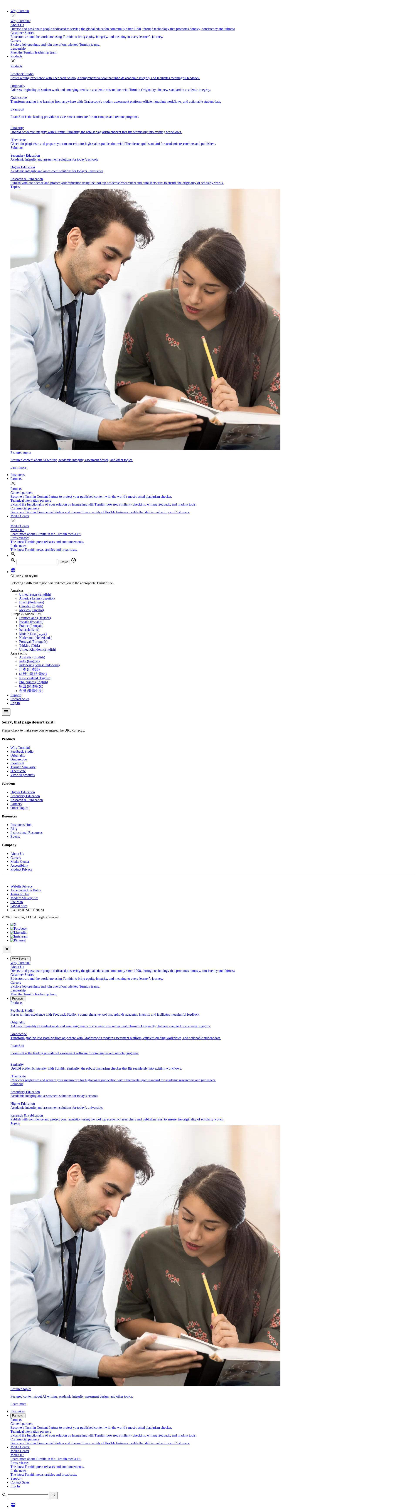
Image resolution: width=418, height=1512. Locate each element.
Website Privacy (21, 886)
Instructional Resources (26, 832)
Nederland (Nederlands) (35, 638)
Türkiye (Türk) (29, 645)
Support (15, 695)
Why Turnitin (19, 11)
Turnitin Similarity (22, 767)
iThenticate (18, 771)
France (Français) (31, 626)
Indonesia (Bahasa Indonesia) (39, 665)
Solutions (16, 147)
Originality (17, 755)
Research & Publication (26, 800)
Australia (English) (32, 657)
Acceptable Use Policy (26, 890)
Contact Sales (19, 699)
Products (16, 56)
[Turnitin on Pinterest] (18, 940)
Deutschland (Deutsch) (35, 618)
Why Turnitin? (20, 21)
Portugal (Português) (33, 641)
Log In (15, 703)
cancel (73, 560)
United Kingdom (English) (37, 649)
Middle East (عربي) (33, 634)
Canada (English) (31, 606)
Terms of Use (19, 894)
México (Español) (31, 610)
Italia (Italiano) (29, 629)
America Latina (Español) (37, 598)
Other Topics (19, 808)
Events (15, 836)
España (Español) (31, 622)
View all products (22, 775)
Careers (15, 857)
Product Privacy (21, 869)
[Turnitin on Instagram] (18, 936)
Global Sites (18, 906)
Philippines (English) (33, 682)
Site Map (16, 902)
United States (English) (35, 594)
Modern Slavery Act (24, 898)
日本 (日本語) (29, 669)
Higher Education (22, 792)
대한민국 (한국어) (33, 674)
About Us (17, 854)
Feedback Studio (22, 751)
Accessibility (19, 865)
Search (63, 562)
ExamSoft (17, 763)
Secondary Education (25, 796)
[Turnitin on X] (13, 924)
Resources (17, 475)
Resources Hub (21, 825)
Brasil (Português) (31, 602)
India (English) (29, 661)
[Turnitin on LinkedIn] (18, 932)
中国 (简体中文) (31, 686)
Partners (16, 479)
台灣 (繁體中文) (31, 691)
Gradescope (18, 759)
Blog (13, 829)
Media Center (19, 516)
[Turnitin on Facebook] (18, 928)
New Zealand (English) (35, 678)
